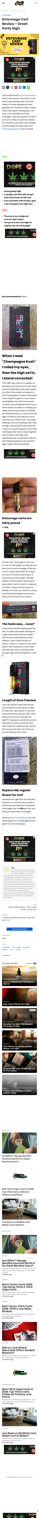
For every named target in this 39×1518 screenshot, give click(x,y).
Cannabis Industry (9, 1384)
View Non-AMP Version (25, 1477)
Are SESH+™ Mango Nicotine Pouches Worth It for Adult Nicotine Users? (16, 1158)
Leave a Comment (19, 929)
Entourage (17, 947)
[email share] (11, 87)
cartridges (6, 947)
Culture (5, 1343)
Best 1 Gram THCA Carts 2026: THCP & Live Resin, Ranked (17, 1309)
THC (17, 643)
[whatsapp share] (24, 87)
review (4, 950)
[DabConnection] (19, 3)
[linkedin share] (20, 87)
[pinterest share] (16, 87)
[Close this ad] (37, 1511)
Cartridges (21, 11)
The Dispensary (28, 95)
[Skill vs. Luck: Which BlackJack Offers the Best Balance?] (19, 1331)
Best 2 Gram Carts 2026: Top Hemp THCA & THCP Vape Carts (17, 1287)
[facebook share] (3, 87)
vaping (18, 950)
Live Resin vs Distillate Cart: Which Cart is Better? (16, 1223)
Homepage (5, 11)
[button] (19, 327)
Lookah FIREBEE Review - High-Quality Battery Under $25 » (22, 908)
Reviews (13, 11)
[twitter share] (7, 87)
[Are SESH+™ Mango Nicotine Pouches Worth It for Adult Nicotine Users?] (19, 1143)
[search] (36, 3)
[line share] (28, 87)
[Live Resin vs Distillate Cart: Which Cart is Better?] (19, 1209)
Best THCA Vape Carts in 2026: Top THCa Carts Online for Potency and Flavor (18, 1192)
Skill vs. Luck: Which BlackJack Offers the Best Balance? (18, 1350)
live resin (26, 947)
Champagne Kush (11, 129)
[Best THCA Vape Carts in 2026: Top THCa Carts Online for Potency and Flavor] (19, 1176)
